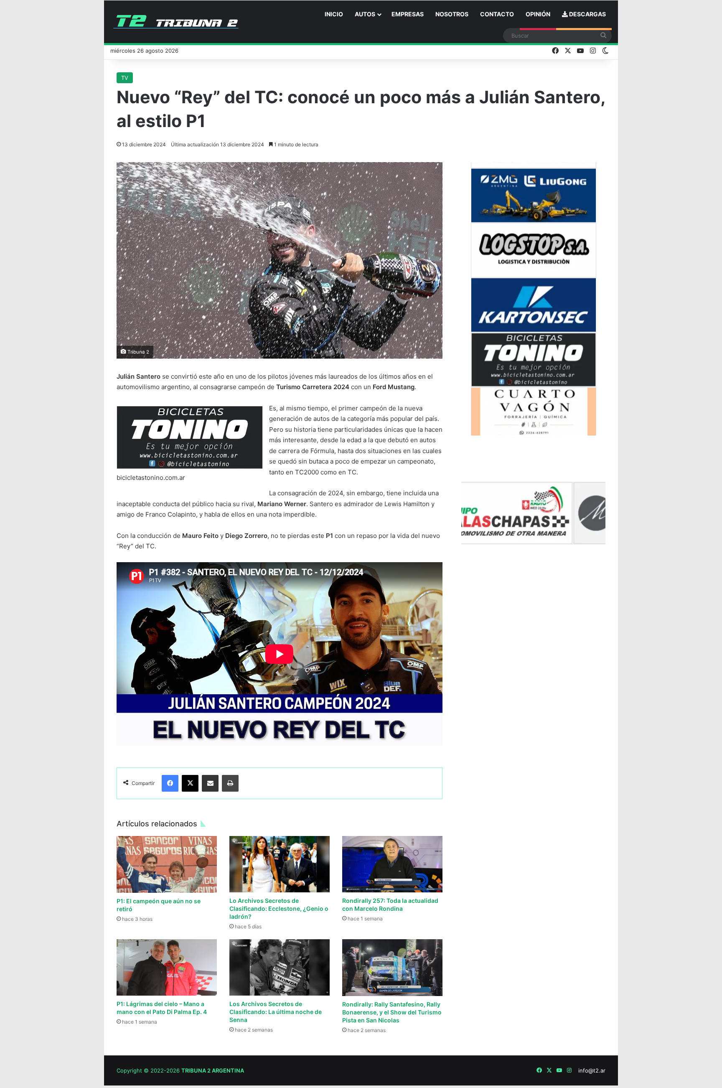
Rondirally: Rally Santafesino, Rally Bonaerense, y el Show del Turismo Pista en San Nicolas (392, 1012)
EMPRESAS (408, 14)
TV (124, 77)
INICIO (334, 14)
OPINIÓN (538, 14)
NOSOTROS (451, 14)
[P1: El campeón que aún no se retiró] (167, 864)
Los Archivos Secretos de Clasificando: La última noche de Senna (275, 1011)
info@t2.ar (591, 1070)
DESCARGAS (587, 14)
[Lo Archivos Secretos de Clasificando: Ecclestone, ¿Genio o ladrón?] (279, 864)
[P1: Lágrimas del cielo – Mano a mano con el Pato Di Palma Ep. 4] (167, 967)
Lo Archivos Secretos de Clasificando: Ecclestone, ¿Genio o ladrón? (278, 908)
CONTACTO (497, 14)
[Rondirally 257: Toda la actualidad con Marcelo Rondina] (392, 864)
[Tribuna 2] (176, 22)
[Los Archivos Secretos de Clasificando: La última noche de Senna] (279, 967)
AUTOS (365, 14)
